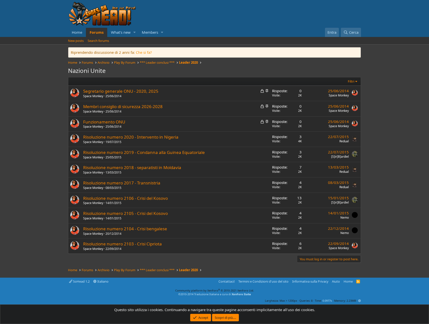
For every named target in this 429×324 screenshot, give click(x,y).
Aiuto (336, 281)
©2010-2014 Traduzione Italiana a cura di (214, 294)
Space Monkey (93, 96)
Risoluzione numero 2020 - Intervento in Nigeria (131, 137)
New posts (76, 40)
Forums (97, 32)
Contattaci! (226, 281)
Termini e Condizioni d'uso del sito (263, 281)
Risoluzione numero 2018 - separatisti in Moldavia (132, 167)
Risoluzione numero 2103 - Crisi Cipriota (122, 244)
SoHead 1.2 (81, 281)
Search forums (98, 40)
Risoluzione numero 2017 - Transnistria (121, 183)
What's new (121, 32)
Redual (344, 141)
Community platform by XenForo (214, 290)
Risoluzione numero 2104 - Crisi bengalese (125, 229)
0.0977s (327, 300)
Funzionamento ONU (104, 122)
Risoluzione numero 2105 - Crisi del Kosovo (125, 213)
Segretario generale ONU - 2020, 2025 (120, 91)
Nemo (344, 217)
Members (150, 32)
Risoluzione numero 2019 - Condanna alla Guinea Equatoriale (144, 152)
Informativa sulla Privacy (310, 281)
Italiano (102, 281)
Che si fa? (144, 52)
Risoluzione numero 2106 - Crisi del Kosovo (125, 198)
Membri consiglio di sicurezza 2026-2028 (123, 106)
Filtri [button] (351, 81)
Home (77, 32)
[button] (134, 32)
